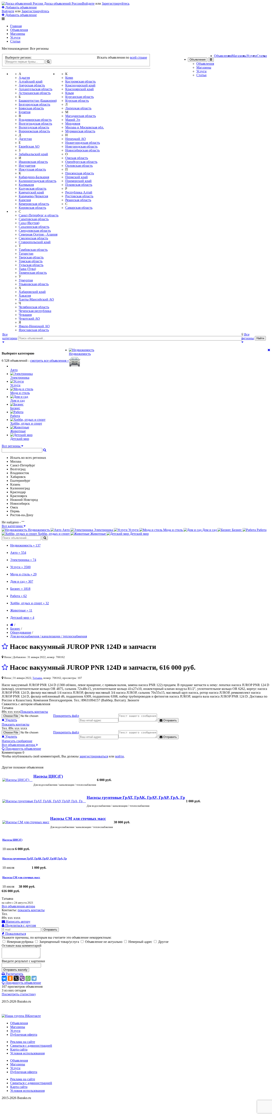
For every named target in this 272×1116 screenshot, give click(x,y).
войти (119, 756)
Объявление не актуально (103, 942)
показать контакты (31, 910)
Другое (163, 942)
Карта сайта (18, 1049)
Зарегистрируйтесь (115, 3)
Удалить (10, 720)
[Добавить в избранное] (5, 646)
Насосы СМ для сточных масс (78, 818)
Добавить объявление (20, 7)
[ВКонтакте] (4, 978)
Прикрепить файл (66, 716)
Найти (260, 338)
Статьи (15, 41)
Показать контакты (34, 711)
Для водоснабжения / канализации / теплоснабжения (48, 636)
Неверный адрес (140, 942)
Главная (16, 26)
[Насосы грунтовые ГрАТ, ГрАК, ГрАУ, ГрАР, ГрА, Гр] (44, 801)
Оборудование (20, 632)
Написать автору (17, 921)
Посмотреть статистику (19, 994)
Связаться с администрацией (31, 1045)
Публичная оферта (23, 1034)
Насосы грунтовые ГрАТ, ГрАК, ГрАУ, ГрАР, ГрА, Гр (136, 797)
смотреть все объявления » (49, 360)
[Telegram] (34, 978)
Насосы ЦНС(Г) (48, 776)
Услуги (15, 37)
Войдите (88, 3)
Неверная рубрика (20, 942)
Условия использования (27, 1053)
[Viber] (22, 978)
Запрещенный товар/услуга (59, 942)
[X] (16, 978)
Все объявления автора (18, 906)
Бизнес (15, 628)
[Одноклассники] (10, 978)
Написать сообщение (17, 741)
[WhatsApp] (28, 978)
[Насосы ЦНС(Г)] (17, 780)
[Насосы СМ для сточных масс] (25, 822)
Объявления (19, 30)
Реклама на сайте (22, 1042)
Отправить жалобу (15, 969)
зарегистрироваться (93, 756)
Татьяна (37, 677)
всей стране (138, 57)
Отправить (169, 720)
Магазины (17, 33)
